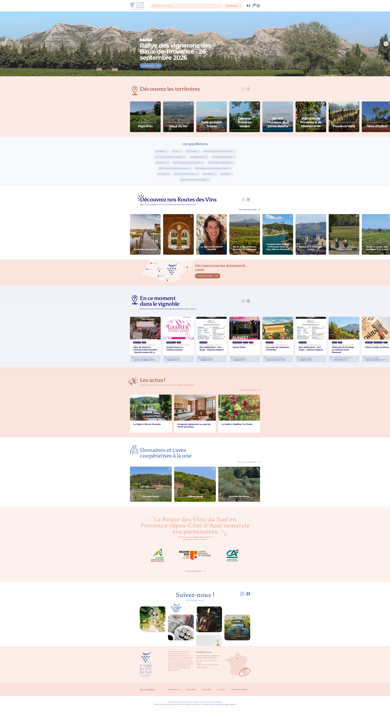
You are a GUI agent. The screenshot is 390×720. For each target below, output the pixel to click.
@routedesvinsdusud (195, 600)
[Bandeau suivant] (386, 43)
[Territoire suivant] (248, 89)
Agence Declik (230, 704)
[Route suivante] (248, 199)
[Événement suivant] (248, 301)
